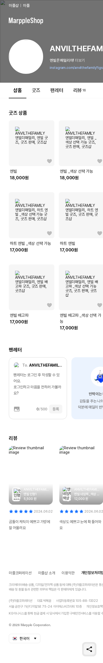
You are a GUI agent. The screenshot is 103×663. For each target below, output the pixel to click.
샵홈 (17, 90)
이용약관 (68, 573)
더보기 (80, 60)
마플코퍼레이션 (20, 573)
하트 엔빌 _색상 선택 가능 (30, 243)
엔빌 (13, 171)
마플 (26, 5)
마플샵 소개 (46, 573)
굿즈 (36, 90)
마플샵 (13, 5)
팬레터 (56, 90)
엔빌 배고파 (19, 315)
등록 (55, 409)
